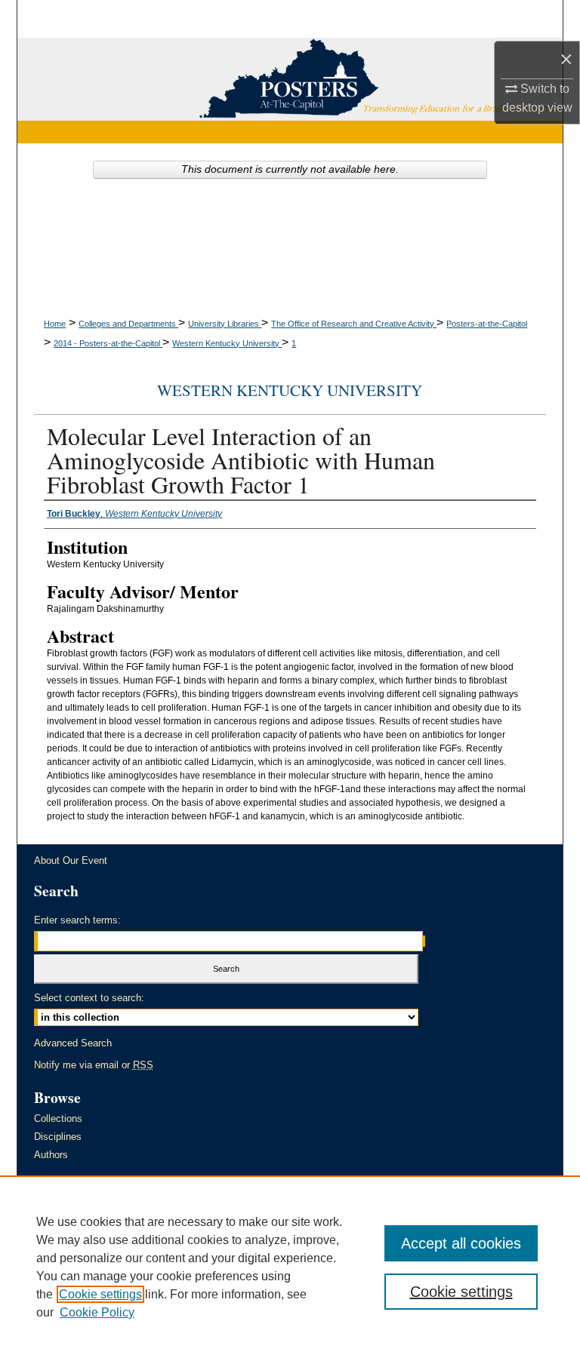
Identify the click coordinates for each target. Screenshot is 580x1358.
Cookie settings (100, 1294)
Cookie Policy (97, 1312)
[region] (290, 1266)
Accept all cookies (461, 1243)
